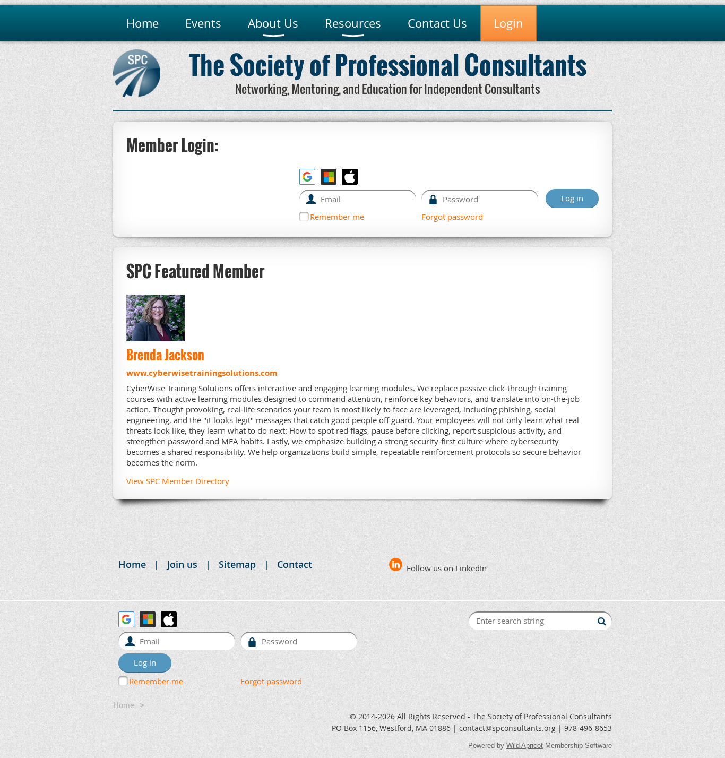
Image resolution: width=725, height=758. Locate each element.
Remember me (337, 216)
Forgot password (452, 216)
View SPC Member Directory (177, 481)
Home (132, 564)
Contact (294, 564)
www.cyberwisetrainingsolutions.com (202, 372)
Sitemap (237, 564)
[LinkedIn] (395, 564)
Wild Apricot (524, 746)
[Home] (136, 94)
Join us (182, 564)
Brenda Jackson (165, 354)
